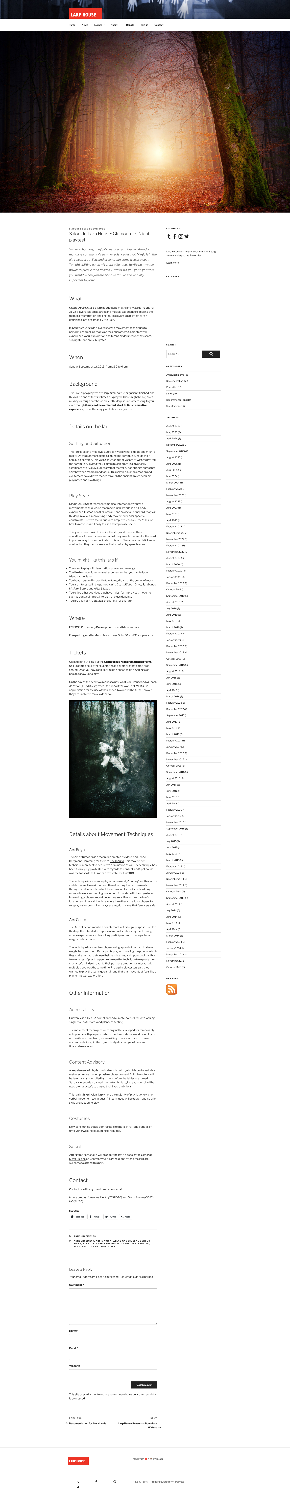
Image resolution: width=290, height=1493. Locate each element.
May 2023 (171, 514)
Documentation (174, 380)
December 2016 (175, 753)
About (114, 24)
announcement (84, 1241)
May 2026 (171, 432)
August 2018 (173, 671)
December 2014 (175, 878)
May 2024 (171, 476)
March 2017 (172, 734)
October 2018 (173, 658)
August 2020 (173, 558)
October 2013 (173, 967)
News (85, 24)
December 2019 (175, 583)
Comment (76, 1285)
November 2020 (175, 551)
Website (74, 1365)
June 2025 (172, 463)
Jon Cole (99, 229)
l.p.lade (159, 1458)
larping (143, 1243)
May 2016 (171, 797)
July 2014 (171, 910)
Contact (158, 24)
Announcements (85, 1236)
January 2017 (173, 746)
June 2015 (172, 847)
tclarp (93, 1246)
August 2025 (173, 457)
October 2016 (173, 765)
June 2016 (172, 790)
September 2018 (175, 665)
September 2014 (175, 897)
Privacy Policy (140, 1481)
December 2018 (175, 646)
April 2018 (171, 690)
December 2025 (175, 444)
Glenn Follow (136, 1197)
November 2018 (175, 652)
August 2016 (173, 778)
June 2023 (172, 507)
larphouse (129, 1243)
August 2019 (173, 602)
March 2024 (173, 482)
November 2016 (175, 759)
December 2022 (175, 532)
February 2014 (174, 941)
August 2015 (173, 835)
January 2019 (173, 639)
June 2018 (172, 683)
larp (99, 1243)
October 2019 (173, 589)
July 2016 (171, 784)
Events (98, 24)
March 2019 (173, 627)
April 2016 (171, 803)
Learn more (172, 262)
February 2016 (174, 809)
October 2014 (173, 891)
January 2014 (173, 948)
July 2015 (171, 841)
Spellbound (117, 861)
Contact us (76, 1189)
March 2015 (173, 860)
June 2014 (172, 916)
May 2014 (171, 923)
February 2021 (174, 545)
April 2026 (172, 438)
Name (74, 1330)
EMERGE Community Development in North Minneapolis (104, 627)
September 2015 (175, 828)
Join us (144, 24)
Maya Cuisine (77, 1158)
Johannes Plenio (97, 1197)
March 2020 (173, 564)
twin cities (107, 1246)
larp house (112, 1243)
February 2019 (174, 633)
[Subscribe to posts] (171, 993)
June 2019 (172, 614)
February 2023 (174, 526)
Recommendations (176, 399)
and (94, 588)
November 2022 (175, 539)
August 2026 (173, 425)
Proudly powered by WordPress (167, 1481)
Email (73, 1348)
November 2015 (175, 822)
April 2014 (171, 929)
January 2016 (173, 815)
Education (171, 387)
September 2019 (175, 595)
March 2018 (173, 696)
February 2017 (174, 740)
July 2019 (171, 608)
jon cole (89, 1243)
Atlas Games (122, 1241)
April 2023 (172, 520)
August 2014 (173, 904)
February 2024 (174, 488)
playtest (80, 1246)
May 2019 (171, 620)
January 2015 (173, 872)
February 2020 (174, 570)
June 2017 (171, 721)
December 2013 (175, 954)
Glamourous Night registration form (127, 661)
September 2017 (175, 715)
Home (72, 24)
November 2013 (175, 960)
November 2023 (175, 495)
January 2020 (173, 577)
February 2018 (174, 702)
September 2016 (175, 772)
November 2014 (175, 885)
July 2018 (171, 677)
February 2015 (174, 866)
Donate (130, 24)
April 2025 (172, 469)
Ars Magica (96, 600)
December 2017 (175, 709)
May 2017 (171, 727)
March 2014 (173, 935)
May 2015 (171, 853)
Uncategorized (174, 406)
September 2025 (175, 451)
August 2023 (173, 501)
